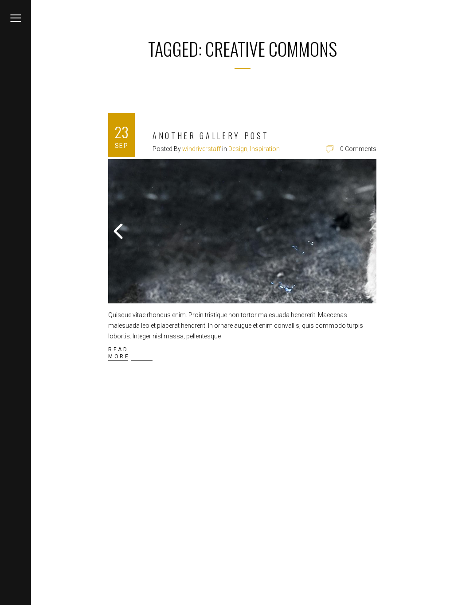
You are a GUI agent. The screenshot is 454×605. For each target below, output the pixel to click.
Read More (118, 353)
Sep (121, 145)
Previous (119, 231)
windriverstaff (201, 148)
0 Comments (358, 148)
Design (237, 148)
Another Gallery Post (211, 135)
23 (121, 131)
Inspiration (265, 148)
